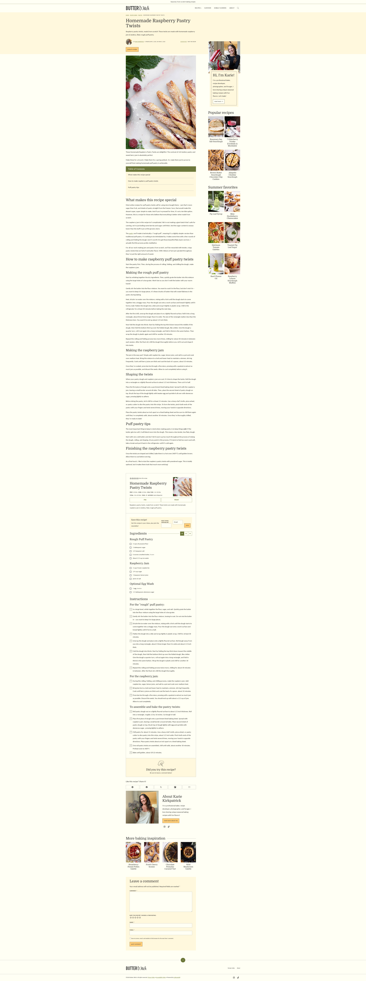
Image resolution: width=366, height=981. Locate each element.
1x (182, 533)
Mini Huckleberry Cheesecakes (232, 216)
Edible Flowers (220, 8)
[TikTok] (169, 827)
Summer (207, 8)
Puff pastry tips (133, 187)
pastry (131, 234)
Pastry (140, 15)
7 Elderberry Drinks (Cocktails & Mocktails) (232, 142)
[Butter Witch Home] (138, 8)
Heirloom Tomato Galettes (216, 247)
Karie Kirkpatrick (139, 41)
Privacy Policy (151, 977)
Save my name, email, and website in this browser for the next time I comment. (152, 938)
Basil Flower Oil (216, 277)
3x (190, 533)
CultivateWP (177, 977)
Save (187, 525)
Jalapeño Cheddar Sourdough (232, 175)
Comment (133, 891)
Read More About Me (171, 821)
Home (127, 15)
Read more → (218, 101)
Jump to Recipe (132, 49)
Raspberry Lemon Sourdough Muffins (232, 279)
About (231, 8)
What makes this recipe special (139, 175)
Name (132, 922)
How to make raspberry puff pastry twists (143, 181)
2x (186, 533)
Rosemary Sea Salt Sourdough (216, 140)
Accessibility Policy (161, 977)
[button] (181, 42)
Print (176, 500)
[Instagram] (164, 827)
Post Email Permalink (165, 521)
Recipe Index (133, 15)
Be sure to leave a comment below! (161, 773)
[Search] (238, 8)
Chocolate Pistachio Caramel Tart (170, 867)
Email (132, 930)
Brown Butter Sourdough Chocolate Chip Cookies (216, 176)
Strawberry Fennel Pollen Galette (133, 867)
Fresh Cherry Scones (152, 866)
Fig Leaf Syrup (216, 214)
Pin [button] (145, 500)
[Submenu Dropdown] (201, 8)
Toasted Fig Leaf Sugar (232, 246)
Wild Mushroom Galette (188, 867)
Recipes (198, 8)
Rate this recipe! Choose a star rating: (143, 915)
